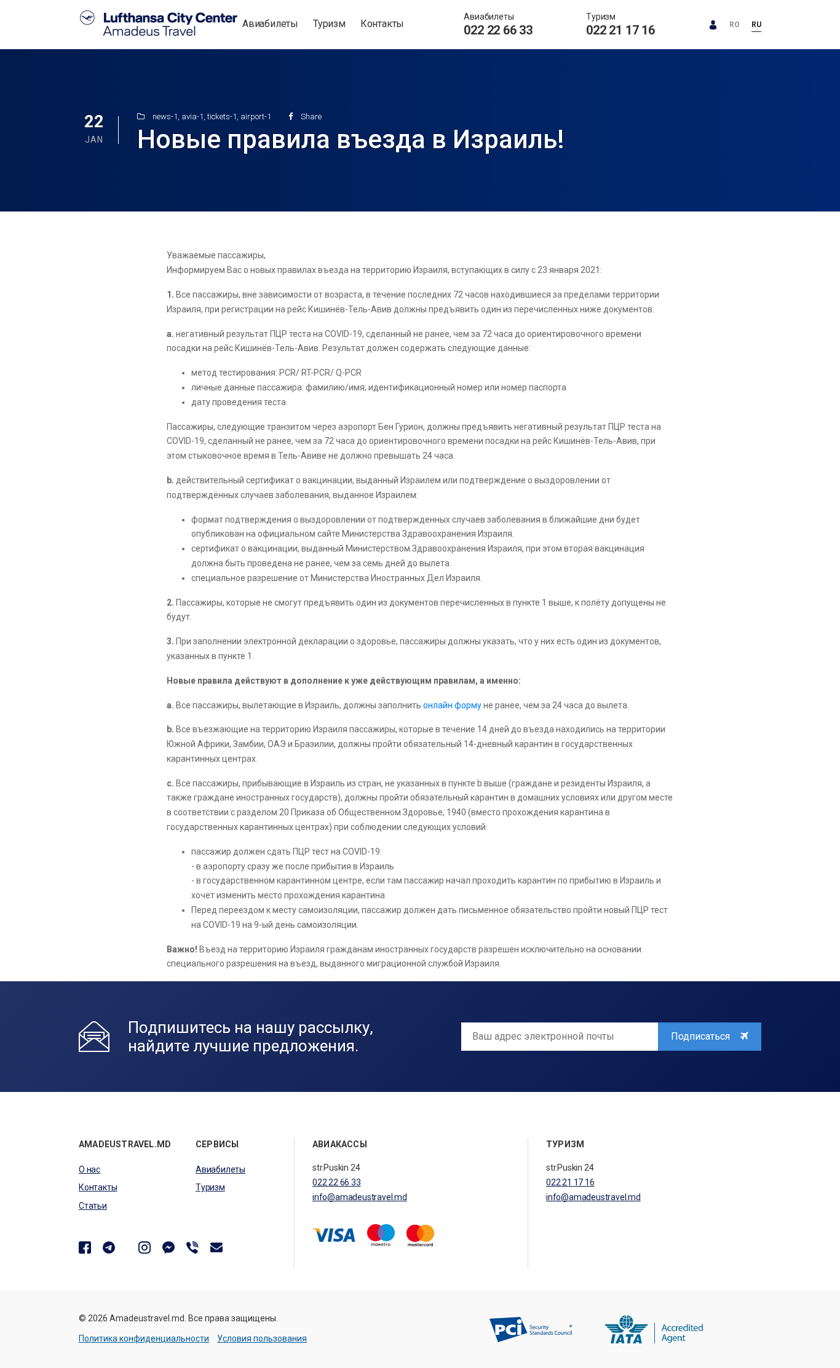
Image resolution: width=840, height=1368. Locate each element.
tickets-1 (222, 116)
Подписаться (701, 1036)
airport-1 (255, 116)
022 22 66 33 (498, 30)
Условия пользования (262, 1338)
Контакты (382, 24)
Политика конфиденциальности (144, 1338)
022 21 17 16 (620, 30)
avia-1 (192, 116)
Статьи (93, 1206)
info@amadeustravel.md (359, 1197)
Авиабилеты (270, 24)
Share (310, 116)
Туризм (329, 24)
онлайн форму (452, 705)
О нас (89, 1169)
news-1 (165, 116)
